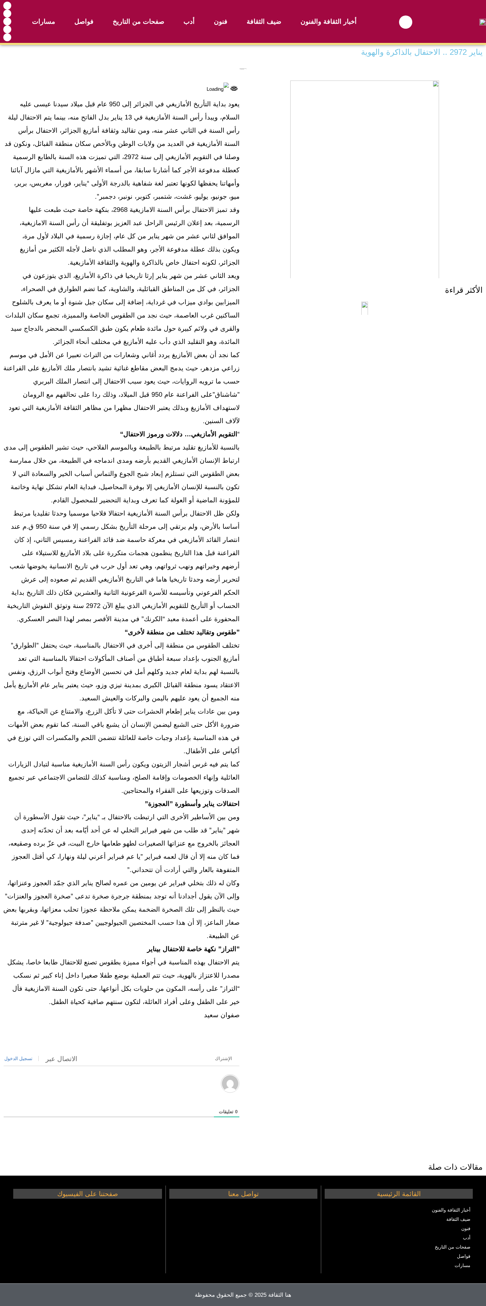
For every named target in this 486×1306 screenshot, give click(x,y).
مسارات (43, 21)
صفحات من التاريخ (138, 21)
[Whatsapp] (7, 21)
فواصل (84, 21)
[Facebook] (7, 6)
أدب (189, 21)
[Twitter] (7, 29)
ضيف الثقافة (264, 21)
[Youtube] (7, 13)
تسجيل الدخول (19, 1058)
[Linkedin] (7, 37)
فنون (220, 21)
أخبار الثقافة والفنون (329, 21)
